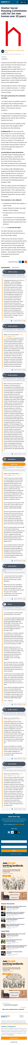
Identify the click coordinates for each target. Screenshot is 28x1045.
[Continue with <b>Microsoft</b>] (19, 832)
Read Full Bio (14, 464)
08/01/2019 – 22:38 (15, 775)
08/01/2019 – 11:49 (15, 475)
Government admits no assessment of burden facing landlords (15, 919)
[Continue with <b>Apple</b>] (12, 832)
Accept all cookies (14, 1038)
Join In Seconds (19, 824)
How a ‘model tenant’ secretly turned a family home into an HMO (15, 925)
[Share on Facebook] (20, 262)
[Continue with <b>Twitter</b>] (15, 832)
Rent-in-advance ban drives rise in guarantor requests (14, 940)
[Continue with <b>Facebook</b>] (9, 832)
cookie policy (11, 1034)
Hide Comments (15, 267)
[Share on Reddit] (26, 262)
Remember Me (6, 853)
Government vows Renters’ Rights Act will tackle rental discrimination (16, 907)
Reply (24, 320)
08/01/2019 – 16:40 (15, 720)
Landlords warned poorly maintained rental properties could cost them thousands (16, 946)
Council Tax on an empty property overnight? (14, 952)
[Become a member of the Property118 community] (14, 876)
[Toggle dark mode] (17, 2)
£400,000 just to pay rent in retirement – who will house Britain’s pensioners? (15, 913)
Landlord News (4, 59)
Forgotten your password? (16, 853)
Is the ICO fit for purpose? (11, 1005)
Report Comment (18, 320)
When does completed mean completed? (13, 1009)
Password (3, 844)
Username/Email (5, 839)
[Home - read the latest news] (8, 2)
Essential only (14, 1042)
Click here (4, 227)
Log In (14, 850)
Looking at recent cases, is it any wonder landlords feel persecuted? (15, 934)
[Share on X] (23, 262)
